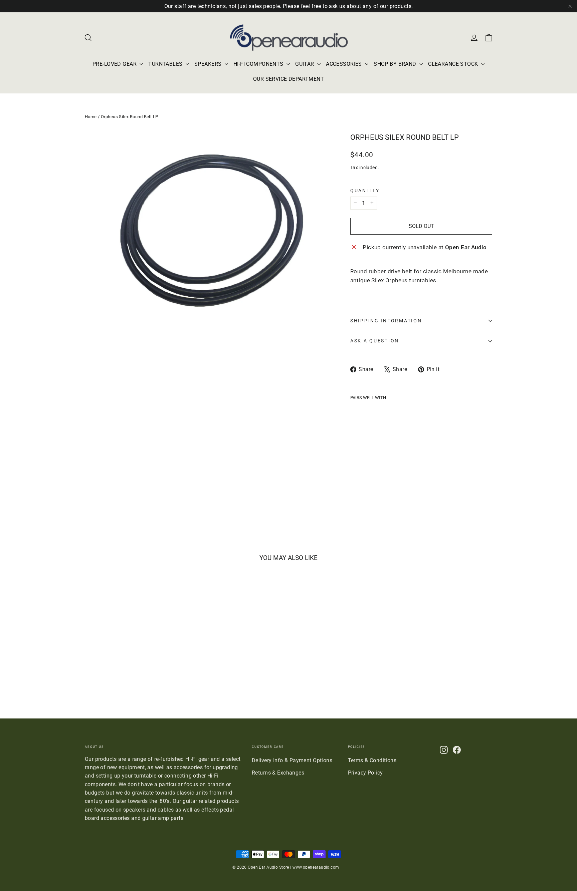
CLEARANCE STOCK (453, 64)
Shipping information (386, 320)
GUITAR (305, 64)
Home (91, 116)
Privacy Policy (365, 773)
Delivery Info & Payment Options (292, 760)
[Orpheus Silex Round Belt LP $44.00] (368, 439)
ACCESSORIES (344, 64)
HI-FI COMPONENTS (259, 64)
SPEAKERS (208, 64)
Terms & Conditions (372, 760)
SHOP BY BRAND (396, 64)
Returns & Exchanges (278, 773)
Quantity (365, 191)
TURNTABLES (166, 64)
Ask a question (374, 340)
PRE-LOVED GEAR (115, 64)
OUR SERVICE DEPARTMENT (288, 79)
